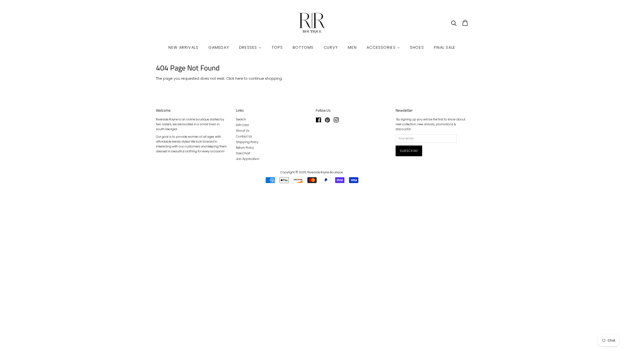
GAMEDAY (218, 47)
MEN (352, 47)
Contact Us (244, 136)
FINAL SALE (445, 47)
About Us (242, 131)
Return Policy (245, 148)
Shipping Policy (247, 142)
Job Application (247, 159)
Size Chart (243, 153)
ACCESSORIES (382, 47)
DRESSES (249, 47)
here (239, 78)
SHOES (417, 47)
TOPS (277, 47)
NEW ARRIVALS (183, 47)
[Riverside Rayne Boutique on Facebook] (318, 121)
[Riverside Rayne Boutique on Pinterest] (327, 121)
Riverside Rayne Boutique (325, 172)
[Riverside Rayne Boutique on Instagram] (336, 121)
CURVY (331, 47)
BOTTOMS (303, 47)
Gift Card (242, 125)
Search (241, 119)
